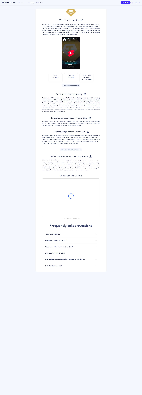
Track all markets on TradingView (71, 218)
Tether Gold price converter (71, 85)
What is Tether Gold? (53, 234)
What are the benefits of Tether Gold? (59, 247)
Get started (125, 3)
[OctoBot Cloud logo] (3, 2)
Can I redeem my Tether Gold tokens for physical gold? (65, 259)
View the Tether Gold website (70, 149)
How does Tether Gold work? (55, 240)
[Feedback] (133, 2)
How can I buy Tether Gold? (55, 253)
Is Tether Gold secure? (53, 266)
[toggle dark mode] (140, 2)
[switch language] (136, 2)
